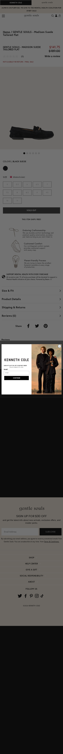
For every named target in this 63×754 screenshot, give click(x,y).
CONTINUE (16, 378)
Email (5, 369)
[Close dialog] (59, 346)
